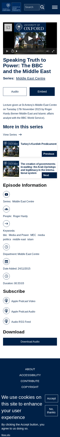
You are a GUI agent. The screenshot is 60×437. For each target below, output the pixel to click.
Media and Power (19, 235)
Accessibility (30, 375)
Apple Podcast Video (23, 301)
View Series (10, 134)
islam (30, 239)
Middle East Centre (30, 78)
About (30, 369)
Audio (15, 91)
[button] (30, 38)
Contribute (30, 381)
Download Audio (30, 341)
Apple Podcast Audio (23, 311)
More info (5, 435)
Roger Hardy (20, 216)
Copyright (30, 387)
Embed (42, 91)
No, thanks (51, 410)
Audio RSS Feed (21, 321)
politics (7, 239)
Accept (51, 398)
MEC (33, 235)
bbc (5, 235)
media (41, 235)
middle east (19, 239)
